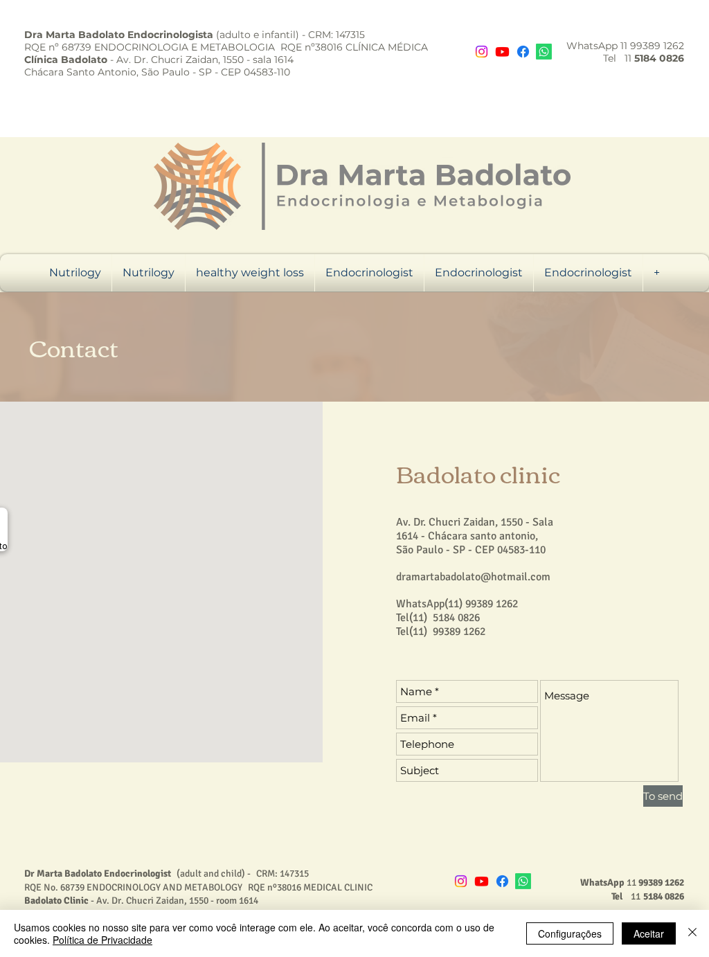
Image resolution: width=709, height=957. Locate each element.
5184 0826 (456, 618)
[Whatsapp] (544, 52)
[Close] (692, 933)
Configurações (570, 933)
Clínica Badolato (65, 59)
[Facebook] (523, 52)
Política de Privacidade (102, 940)
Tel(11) (411, 618)
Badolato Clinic (56, 900)
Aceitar (649, 933)
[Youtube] (502, 52)
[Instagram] (482, 52)
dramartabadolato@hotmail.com (473, 577)
